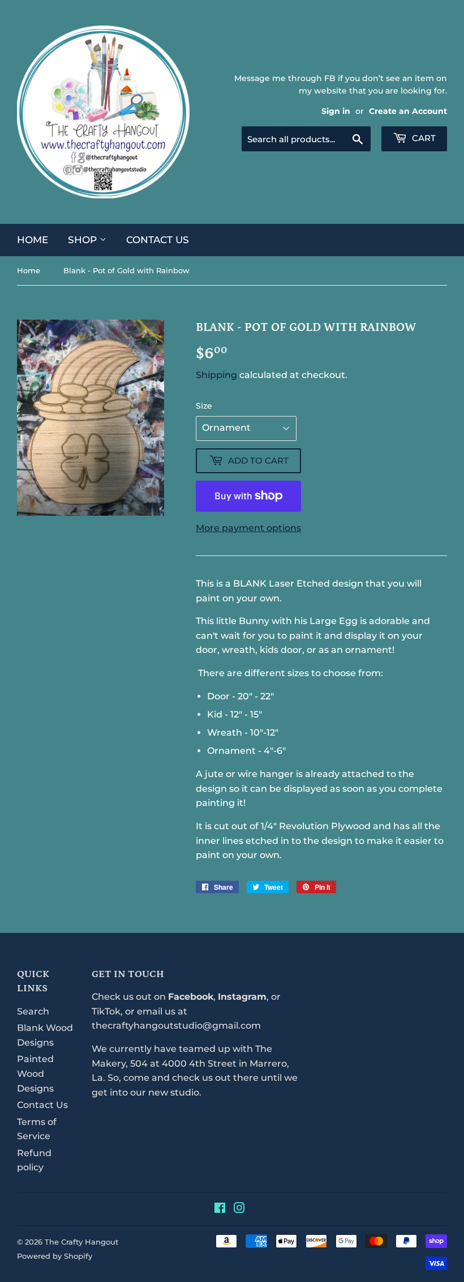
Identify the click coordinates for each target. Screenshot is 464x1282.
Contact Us (157, 239)
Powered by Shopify (54, 1255)
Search (33, 1011)
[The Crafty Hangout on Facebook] (220, 1209)
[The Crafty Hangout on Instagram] (239, 1209)
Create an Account (408, 111)
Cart (423, 138)
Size (204, 406)
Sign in (335, 111)
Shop (84, 239)
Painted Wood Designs (35, 1073)
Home (32, 239)
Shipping (216, 375)
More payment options (248, 528)
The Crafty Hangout (81, 1241)
